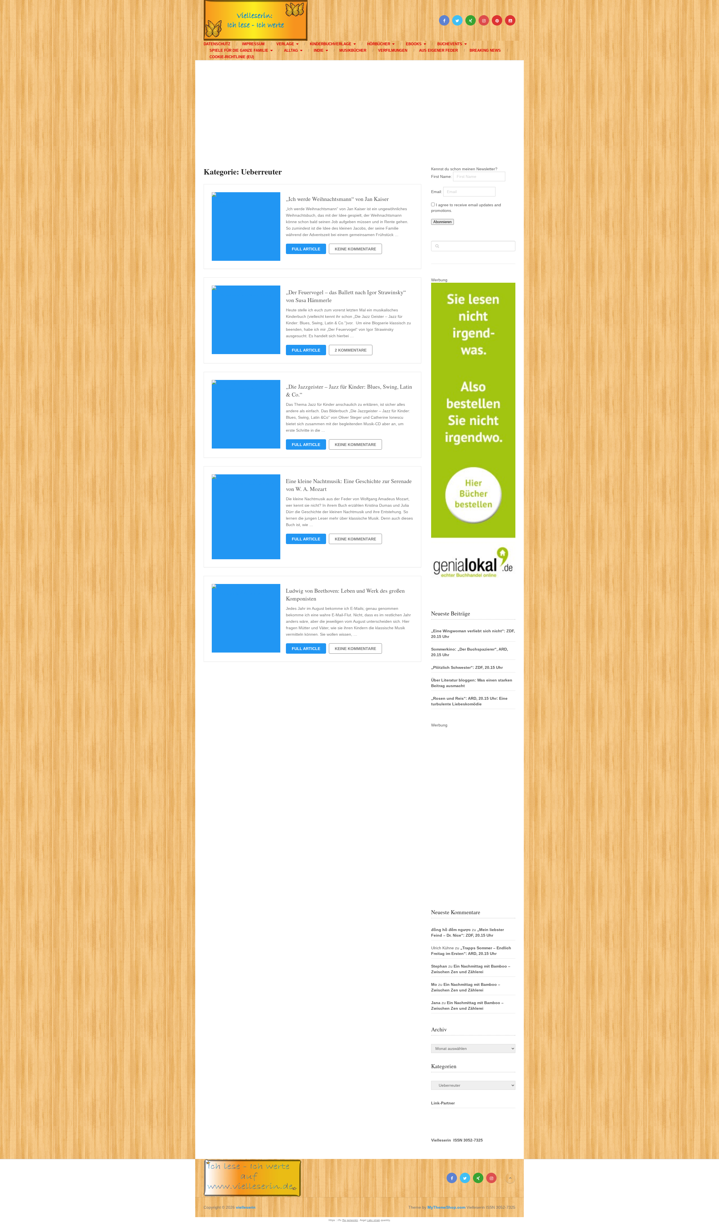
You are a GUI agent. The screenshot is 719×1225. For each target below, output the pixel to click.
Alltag (291, 50)
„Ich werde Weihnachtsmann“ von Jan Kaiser (337, 199)
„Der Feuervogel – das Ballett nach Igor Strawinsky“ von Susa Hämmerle (346, 296)
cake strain (373, 1220)
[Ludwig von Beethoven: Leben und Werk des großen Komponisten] (246, 618)
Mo (434, 984)
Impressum (253, 44)
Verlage (285, 44)
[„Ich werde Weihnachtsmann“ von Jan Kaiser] (246, 226)
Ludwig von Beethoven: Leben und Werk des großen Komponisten (345, 594)
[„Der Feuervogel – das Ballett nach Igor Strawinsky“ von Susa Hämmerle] (246, 320)
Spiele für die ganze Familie (239, 50)
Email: (437, 191)
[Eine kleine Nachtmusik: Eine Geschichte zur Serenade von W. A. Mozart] (246, 516)
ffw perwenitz (350, 1220)
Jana (435, 1002)
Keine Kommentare (355, 249)
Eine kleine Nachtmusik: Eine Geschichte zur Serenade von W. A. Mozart (349, 485)
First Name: (442, 176)
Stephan (439, 966)
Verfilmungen (392, 50)
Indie (319, 50)
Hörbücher (378, 44)
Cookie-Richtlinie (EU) (232, 57)
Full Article (306, 249)
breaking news (485, 50)
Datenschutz (217, 44)
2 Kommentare (351, 350)
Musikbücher (352, 50)
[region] (359, 108)
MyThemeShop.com (446, 1207)
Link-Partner (443, 1103)
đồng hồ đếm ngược (451, 929)
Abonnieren (442, 222)
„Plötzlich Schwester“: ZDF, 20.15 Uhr (467, 667)
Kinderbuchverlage (330, 44)
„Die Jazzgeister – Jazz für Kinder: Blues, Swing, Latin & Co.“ (349, 390)
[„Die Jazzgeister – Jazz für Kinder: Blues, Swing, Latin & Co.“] (246, 414)
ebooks (414, 44)
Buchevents (449, 44)
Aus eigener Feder (438, 50)
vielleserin (246, 1207)
